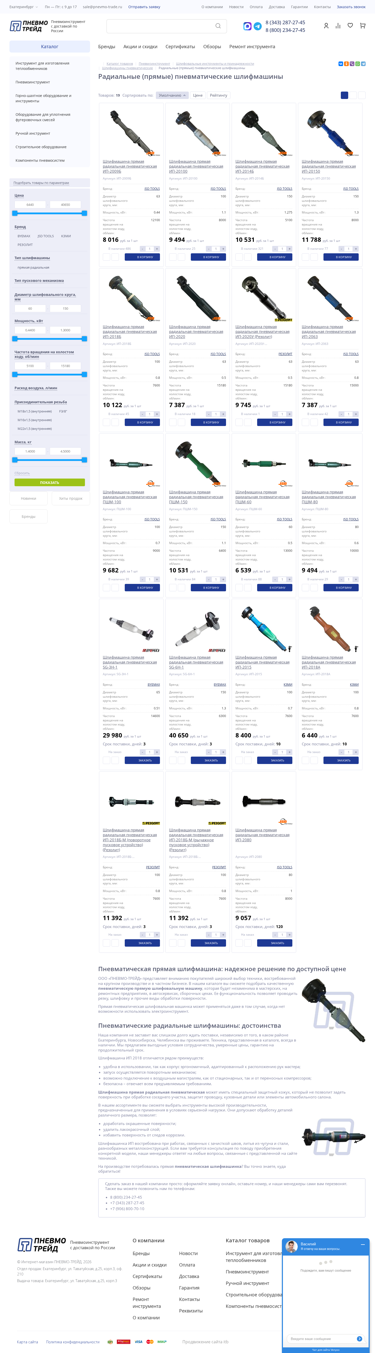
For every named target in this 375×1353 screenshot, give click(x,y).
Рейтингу (218, 95)
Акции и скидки (140, 46)
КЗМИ (66, 236)
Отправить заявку (144, 6)
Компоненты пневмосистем (40, 160)
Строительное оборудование (41, 146)
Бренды (106, 46)
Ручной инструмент (33, 133)
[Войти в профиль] (326, 27)
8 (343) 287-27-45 (285, 22)
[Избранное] (350, 26)
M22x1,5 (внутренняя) (35, 428)
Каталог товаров (248, 1240)
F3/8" (63, 411)
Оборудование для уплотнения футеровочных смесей (43, 117)
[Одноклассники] (346, 63)
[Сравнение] (338, 26)
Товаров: (106, 95)
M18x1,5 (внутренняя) (35, 411)
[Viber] (352, 63)
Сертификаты (180, 46)
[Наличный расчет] (110, 1341)
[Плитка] (344, 95)
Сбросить (22, 473)
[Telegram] (363, 63)
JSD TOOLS (46, 236)
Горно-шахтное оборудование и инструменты (43, 98)
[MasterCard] (150, 1342)
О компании (149, 1240)
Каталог (49, 46)
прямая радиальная (33, 267)
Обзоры (212, 46)
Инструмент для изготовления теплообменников (42, 66)
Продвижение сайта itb (205, 1342)
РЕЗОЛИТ (25, 244)
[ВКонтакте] (341, 63)
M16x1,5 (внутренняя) (35, 420)
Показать (49, 482)
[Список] (353, 95)
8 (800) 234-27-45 (285, 30)
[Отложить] (115, 257)
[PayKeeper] (123, 1341)
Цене (198, 95)
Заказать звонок (351, 6)
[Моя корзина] (363, 27)
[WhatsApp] (357, 63)
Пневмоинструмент (33, 82)
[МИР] (162, 1342)
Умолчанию (170, 95)
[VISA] (138, 1342)
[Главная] (99, 63)
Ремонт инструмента (252, 46)
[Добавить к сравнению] (106, 257)
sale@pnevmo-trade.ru (102, 6)
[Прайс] (362, 95)
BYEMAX (24, 236)
